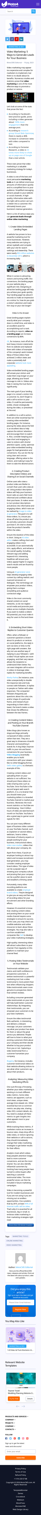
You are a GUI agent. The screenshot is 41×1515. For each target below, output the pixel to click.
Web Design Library (20, 1509)
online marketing (14, 1241)
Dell (21, 935)
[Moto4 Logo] (10, 4)
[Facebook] (12, 39)
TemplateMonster (20, 1490)
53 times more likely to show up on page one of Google (20, 153)
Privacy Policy (20, 1468)
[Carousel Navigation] (20, 1406)
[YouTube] (15, 1438)
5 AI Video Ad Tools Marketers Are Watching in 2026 (20, 1350)
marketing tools (20, 1236)
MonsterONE (20, 1506)
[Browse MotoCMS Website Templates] (20, 1226)
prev (17, 1406)
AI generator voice (22, 572)
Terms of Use (20, 1472)
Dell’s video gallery (14, 765)
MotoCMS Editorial (14, 62)
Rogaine (10, 1061)
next (23, 1406)
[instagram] (23, 1438)
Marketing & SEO (16, 47)
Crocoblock (20, 1496)
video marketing (14, 1245)
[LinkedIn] (21, 39)
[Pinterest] (17, 39)
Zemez (20, 1493)
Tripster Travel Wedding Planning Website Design (21, 1391)
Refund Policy (20, 1475)
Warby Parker (12, 677)
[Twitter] (7, 39)
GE (8, 341)
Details (30, 1399)
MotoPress (20, 1503)
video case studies (14, 845)
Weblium (20, 1500)
